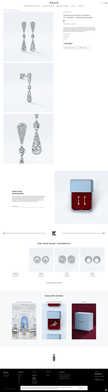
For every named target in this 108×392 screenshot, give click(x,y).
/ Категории (13, 10)
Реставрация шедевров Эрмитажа (34, 378)
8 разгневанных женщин (34, 375)
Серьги (19, 380)
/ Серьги (18, 10)
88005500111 (99, 374)
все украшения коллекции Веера (54, 282)
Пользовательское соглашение (64, 376)
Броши (19, 376)
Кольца (19, 378)
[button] (54, 3)
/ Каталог (9, 10)
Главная (5, 10)
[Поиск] (101, 3)
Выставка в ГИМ (34, 381)
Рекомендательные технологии (64, 378)
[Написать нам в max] (106, 390)
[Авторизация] (103, 3)
